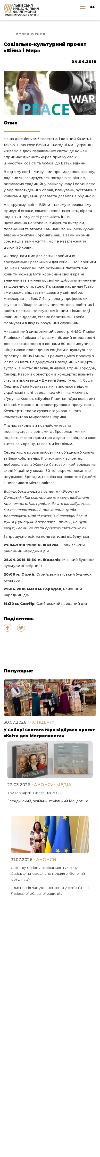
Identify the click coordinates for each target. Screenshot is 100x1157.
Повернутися (30, 34)
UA (92, 7)
